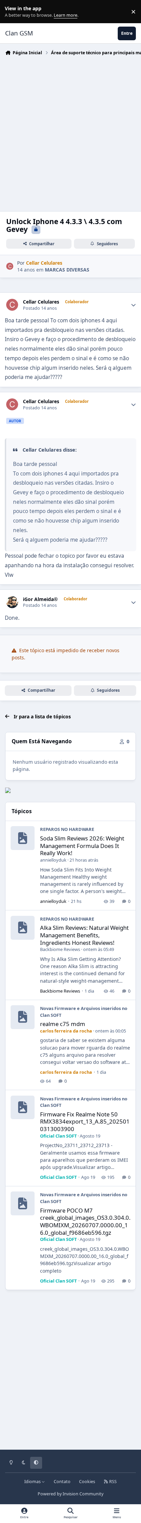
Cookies (87, 1481)
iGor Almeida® (40, 599)
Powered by (70, 1494)
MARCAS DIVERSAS (67, 269)
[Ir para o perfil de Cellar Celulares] (9, 266)
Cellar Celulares (41, 302)
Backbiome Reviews (60, 949)
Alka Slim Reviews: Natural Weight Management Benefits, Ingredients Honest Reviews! (84, 935)
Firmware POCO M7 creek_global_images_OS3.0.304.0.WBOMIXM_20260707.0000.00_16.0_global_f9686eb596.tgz (85, 1221)
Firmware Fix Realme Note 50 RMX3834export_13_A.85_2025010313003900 (85, 1121)
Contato (62, 1481)
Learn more (13, 12)
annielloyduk (53, 860)
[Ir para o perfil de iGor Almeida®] (12, 602)
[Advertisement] (70, 131)
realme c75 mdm (62, 1024)
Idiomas (33, 1481)
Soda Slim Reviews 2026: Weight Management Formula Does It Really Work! (82, 845)
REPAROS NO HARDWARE (67, 829)
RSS (112, 1481)
